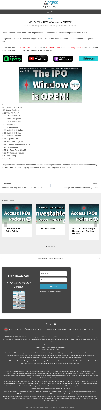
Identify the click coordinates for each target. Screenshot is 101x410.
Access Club (15, 329)
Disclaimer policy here (41, 371)
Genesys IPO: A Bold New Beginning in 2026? (81, 185)
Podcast (50, 18)
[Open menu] (48, 11)
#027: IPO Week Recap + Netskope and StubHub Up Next (83, 231)
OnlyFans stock (77, 48)
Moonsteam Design (68, 407)
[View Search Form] (52, 12)
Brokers (51, 329)
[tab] (46, 246)
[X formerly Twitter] (50, 324)
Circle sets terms (23, 48)
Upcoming (73, 329)
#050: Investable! (47, 228)
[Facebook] (46, 324)
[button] (19, 300)
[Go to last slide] (5, 224)
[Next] (95, 224)
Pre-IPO (62, 329)
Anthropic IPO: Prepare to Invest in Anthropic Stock (22, 185)
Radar (83, 329)
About (41, 329)
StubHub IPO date (53, 48)
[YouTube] (55, 324)
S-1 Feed (93, 329)
